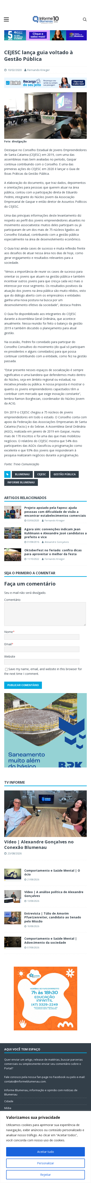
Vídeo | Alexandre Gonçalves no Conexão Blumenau (39, 844)
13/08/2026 (33, 900)
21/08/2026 (33, 879)
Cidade (8, 1101)
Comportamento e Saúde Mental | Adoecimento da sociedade (50, 940)
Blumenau (22, 474)
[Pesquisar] (84, 19)
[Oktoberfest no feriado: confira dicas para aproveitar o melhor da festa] (12, 554)
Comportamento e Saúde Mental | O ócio (52, 872)
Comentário (12, 600)
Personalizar (45, 1163)
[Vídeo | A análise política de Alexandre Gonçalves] (12, 896)
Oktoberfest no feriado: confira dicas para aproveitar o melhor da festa (53, 552)
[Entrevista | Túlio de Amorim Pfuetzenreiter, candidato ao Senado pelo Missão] (12, 918)
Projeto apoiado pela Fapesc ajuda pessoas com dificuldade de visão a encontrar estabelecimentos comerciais (55, 511)
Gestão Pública (65, 474)
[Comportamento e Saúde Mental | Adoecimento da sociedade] (12, 943)
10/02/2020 (15, 70)
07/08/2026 (33, 947)
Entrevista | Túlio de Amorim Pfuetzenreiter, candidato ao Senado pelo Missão (52, 917)
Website (9, 656)
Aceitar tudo (45, 1152)
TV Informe (14, 782)
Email (8, 644)
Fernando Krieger (38, 70)
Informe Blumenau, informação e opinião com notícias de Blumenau (40, 1092)
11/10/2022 (33, 558)
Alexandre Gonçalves (57, 541)
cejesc (41, 474)
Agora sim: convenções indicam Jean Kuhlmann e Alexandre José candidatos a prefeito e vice (55, 533)
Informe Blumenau (21, 482)
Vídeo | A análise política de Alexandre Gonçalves (53, 894)
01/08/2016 (33, 541)
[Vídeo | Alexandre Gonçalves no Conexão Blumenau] (45, 813)
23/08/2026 (15, 853)
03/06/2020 (33, 520)
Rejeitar (45, 1175)
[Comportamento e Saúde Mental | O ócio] (12, 875)
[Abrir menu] (6, 19)
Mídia (7, 1108)
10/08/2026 (33, 926)
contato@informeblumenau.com (25, 1081)
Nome (8, 632)
